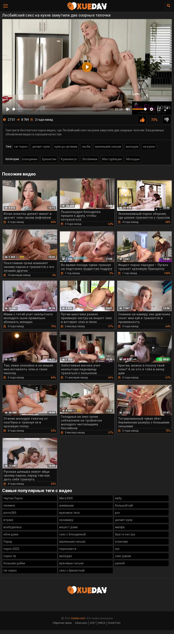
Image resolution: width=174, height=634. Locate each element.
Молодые (133, 159)
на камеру (66, 520)
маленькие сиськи (108, 146)
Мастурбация (112, 159)
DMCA (101, 622)
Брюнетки (49, 159)
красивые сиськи (71, 563)
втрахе (8, 520)
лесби (86, 146)
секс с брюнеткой (71, 570)
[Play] (7, 109)
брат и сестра (125, 534)
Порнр (7, 541)
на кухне (149, 146)
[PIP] (159, 109)
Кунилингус (69, 159)
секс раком (123, 556)
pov (117, 512)
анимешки (66, 505)
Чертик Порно (13, 498)
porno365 (9, 512)
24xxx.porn (81, 622)
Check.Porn (114, 622)
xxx (117, 549)
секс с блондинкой (72, 534)
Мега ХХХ (66, 498)
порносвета (67, 549)
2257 (93, 622)
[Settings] (151, 109)
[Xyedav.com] (87, 9)
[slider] (63, 109)
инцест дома (68, 527)
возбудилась (12, 527)
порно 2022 (11, 549)
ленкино (9, 505)
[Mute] (127, 109)
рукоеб (120, 563)
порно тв (9, 556)
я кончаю (121, 541)
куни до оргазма (65, 146)
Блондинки (29, 159)
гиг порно (21, 146)
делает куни (41, 146)
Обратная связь (62, 622)
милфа (120, 527)
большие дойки (14, 563)
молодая (132, 146)
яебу (118, 498)
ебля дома (10, 534)
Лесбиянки (89, 159)
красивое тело (69, 512)
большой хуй (124, 505)
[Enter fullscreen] (166, 109)
